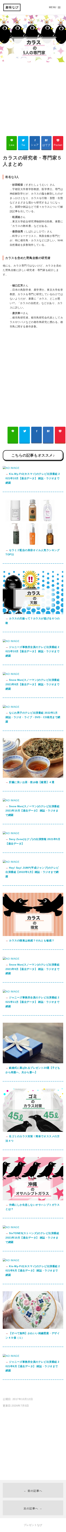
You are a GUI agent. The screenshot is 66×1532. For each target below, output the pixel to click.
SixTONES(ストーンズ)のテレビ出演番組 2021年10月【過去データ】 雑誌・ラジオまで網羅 (32, 1238)
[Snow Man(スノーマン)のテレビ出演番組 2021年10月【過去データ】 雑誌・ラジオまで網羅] (11, 800)
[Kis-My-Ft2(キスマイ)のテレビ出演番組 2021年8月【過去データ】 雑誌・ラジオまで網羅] (11, 1260)
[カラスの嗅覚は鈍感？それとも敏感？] (33, 935)
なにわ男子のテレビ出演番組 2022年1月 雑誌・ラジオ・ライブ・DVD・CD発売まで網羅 (33, 717)
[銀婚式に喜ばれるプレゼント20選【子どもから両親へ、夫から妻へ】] (33, 1062)
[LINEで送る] (13, 435)
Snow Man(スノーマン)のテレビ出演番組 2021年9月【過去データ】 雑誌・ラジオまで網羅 (32, 969)
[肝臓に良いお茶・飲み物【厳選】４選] (33, 776)
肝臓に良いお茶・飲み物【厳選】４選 (31, 782)
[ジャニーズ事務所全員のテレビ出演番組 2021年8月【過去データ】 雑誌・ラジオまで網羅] (11, 1355)
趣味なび (12, 7)
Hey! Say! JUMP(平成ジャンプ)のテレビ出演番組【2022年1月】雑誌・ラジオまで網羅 (32, 872)
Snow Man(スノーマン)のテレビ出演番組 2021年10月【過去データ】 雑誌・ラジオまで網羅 (32, 811)
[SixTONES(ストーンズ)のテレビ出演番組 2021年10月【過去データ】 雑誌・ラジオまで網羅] (11, 1227)
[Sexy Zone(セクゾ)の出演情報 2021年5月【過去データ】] (11, 833)
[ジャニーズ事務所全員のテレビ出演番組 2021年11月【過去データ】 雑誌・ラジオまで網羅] (11, 991)
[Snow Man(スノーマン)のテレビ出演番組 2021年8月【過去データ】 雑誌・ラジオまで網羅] (11, 673)
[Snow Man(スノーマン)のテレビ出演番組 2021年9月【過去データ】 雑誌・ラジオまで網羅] (11, 958)
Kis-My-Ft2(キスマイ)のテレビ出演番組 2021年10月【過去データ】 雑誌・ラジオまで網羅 (33, 478)
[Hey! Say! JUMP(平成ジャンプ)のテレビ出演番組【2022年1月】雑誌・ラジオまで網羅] (11, 861)
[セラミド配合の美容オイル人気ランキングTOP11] (33, 544)
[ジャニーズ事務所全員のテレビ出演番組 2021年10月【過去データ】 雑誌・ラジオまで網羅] (11, 641)
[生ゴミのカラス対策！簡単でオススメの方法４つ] (33, 1130)
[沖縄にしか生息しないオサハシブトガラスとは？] (33, 1199)
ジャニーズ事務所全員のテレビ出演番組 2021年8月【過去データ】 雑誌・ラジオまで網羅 (32, 1366)
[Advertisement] (33, 97)
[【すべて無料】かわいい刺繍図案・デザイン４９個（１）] (33, 1327)
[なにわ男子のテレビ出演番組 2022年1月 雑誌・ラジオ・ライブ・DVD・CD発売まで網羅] (11, 706)
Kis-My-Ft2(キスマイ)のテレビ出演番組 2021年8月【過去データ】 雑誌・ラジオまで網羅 (33, 1271)
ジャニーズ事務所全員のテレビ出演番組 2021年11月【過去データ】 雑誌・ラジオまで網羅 (32, 1002)
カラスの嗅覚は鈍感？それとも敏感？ (31, 940)
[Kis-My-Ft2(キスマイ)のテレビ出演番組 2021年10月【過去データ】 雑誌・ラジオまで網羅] (11, 467)
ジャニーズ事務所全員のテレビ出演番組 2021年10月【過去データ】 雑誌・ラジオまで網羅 (32, 651)
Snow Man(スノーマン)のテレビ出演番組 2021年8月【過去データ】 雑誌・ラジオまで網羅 (32, 684)
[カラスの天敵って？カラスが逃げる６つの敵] (33, 613)
